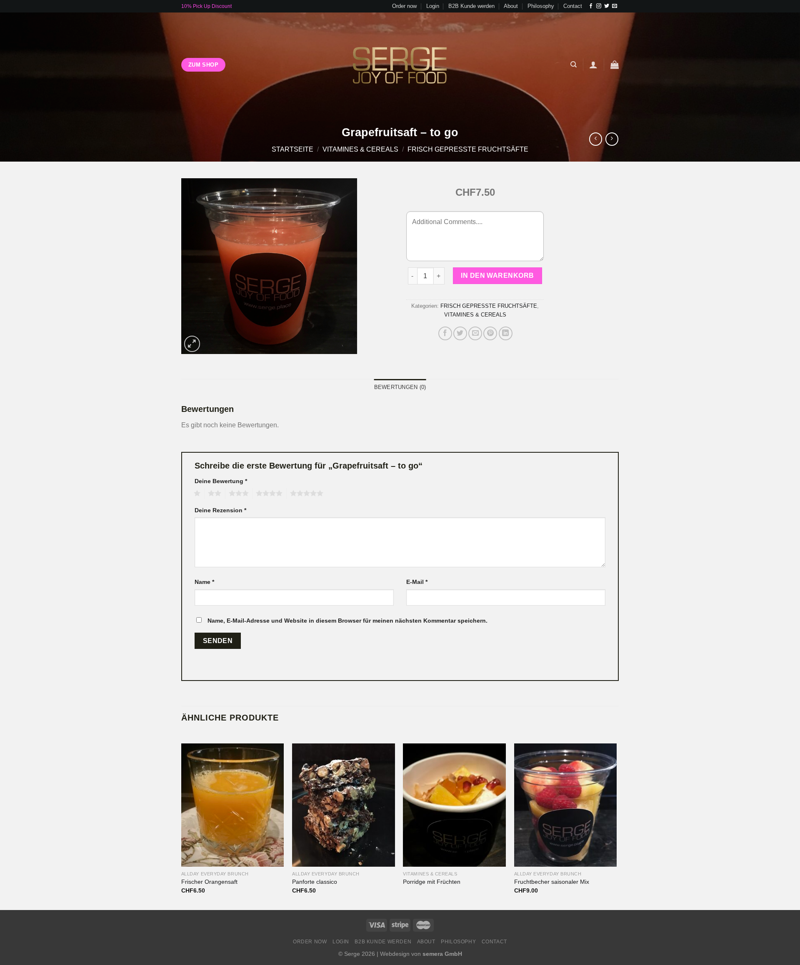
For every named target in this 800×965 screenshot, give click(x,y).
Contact (572, 6)
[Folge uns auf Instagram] (598, 6)
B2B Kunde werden (471, 6)
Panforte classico (314, 881)
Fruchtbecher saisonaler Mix (551, 881)
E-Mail (417, 582)
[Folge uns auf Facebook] (590, 6)
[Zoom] (192, 344)
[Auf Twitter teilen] (460, 333)
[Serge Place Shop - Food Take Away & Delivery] (400, 64)
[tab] (400, 387)
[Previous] (181, 820)
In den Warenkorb (497, 275)
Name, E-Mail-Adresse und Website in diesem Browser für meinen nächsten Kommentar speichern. (348, 620)
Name (204, 582)
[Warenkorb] (614, 64)
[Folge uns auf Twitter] (606, 6)
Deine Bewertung (221, 481)
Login (432, 6)
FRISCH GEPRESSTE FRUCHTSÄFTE (468, 149)
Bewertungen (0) (400, 387)
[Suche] (573, 64)
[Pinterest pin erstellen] (490, 333)
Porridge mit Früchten (431, 881)
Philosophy (541, 6)
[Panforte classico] (343, 805)
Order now (404, 6)
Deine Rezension (220, 510)
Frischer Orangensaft (209, 881)
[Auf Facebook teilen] (445, 333)
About (511, 6)
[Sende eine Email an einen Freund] (475, 333)
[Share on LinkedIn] (505, 333)
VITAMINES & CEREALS (360, 149)
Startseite (292, 149)
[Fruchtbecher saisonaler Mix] (565, 805)
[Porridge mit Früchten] (454, 805)
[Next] (616, 820)
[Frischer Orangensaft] (232, 805)
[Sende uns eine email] (614, 6)
